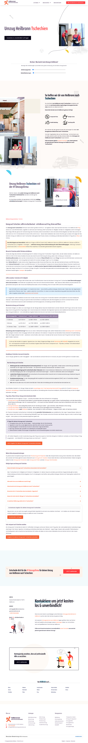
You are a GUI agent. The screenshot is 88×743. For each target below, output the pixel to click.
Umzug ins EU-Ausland (41, 458)
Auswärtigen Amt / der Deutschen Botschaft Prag (47, 388)
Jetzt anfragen (71, 571)
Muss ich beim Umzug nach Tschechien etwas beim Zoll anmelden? (26, 468)
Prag (79, 227)
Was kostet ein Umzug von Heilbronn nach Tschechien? (23, 486)
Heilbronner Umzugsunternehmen (12, 219)
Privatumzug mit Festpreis (38, 456)
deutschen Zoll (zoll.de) (31, 293)
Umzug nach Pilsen (13, 407)
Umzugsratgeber (57, 3)
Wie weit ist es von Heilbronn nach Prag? (19, 481)
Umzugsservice (46, 3)
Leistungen (35, 3)
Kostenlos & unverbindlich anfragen (18, 38)
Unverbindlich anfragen (15, 517)
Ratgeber (63, 741)
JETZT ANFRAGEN (21, 662)
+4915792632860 (14, 613)
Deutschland (22, 246)
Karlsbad (24, 409)
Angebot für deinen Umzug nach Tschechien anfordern (22, 537)
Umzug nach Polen (35, 460)
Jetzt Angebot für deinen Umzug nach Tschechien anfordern (24, 443)
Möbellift (65, 341)
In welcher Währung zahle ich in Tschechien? (20, 501)
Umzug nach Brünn (13, 406)
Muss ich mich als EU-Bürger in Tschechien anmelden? (23, 496)
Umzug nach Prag (13, 400)
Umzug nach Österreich (20, 460)
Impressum (68, 741)
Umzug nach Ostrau (13, 409)
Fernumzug (57, 341)
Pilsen (78, 236)
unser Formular (64, 628)
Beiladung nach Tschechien (73, 331)
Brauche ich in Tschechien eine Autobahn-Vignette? (22, 491)
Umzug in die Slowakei (51, 460)
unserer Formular (62, 140)
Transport (22, 270)
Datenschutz (73, 741)
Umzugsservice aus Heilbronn (50, 620)
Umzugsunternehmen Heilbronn (11, 741)
